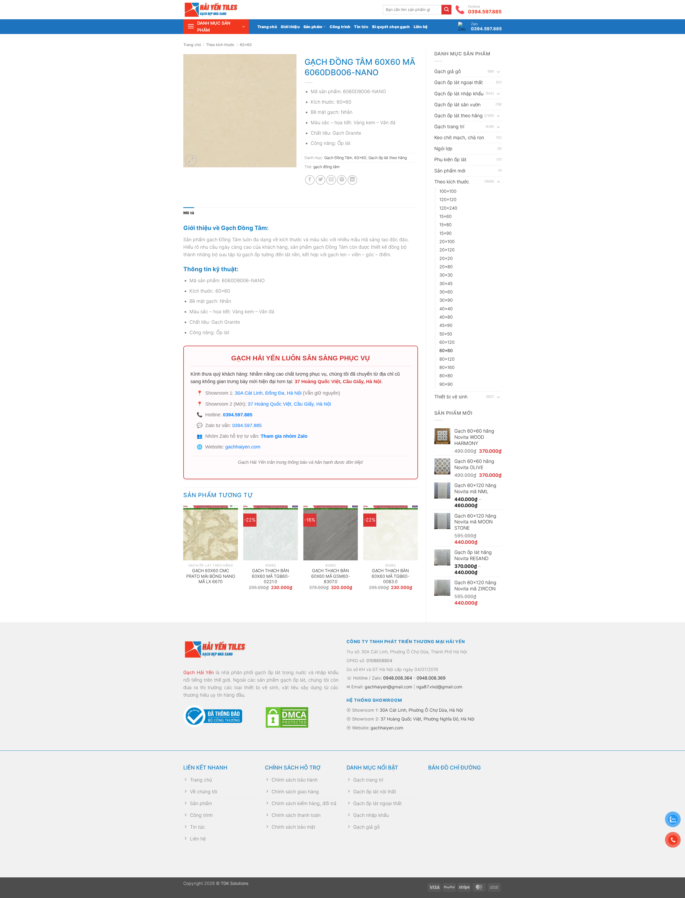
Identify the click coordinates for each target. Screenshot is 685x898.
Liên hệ (421, 26)
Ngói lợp (443, 148)
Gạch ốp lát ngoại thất (458, 82)
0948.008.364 (397, 678)
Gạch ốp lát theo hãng (458, 115)
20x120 (447, 249)
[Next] (418, 553)
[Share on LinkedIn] (352, 180)
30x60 (446, 292)
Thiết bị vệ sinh (450, 396)
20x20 (446, 258)
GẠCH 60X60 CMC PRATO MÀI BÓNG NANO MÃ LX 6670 (210, 576)
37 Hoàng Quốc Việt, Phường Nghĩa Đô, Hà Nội (427, 719)
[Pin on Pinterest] (342, 180)
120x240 (448, 208)
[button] (216, 26)
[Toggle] (498, 71)
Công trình (340, 26)
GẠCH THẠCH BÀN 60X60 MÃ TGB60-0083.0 (390, 576)
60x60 (246, 44)
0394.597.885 (237, 414)
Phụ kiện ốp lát (450, 159)
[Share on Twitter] (320, 180)
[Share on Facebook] (310, 180)
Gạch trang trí (449, 126)
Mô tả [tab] (188, 212)
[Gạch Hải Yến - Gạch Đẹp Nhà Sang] (219, 9)
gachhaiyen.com (242, 447)
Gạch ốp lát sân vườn (457, 104)
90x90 (446, 384)
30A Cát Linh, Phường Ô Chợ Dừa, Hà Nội (421, 710)
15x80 (445, 224)
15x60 (445, 216)
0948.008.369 (431, 678)
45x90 (445, 325)
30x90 (446, 300)
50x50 (445, 334)
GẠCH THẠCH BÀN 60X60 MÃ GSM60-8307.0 (330, 576)
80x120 (447, 359)
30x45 (445, 283)
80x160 (447, 367)
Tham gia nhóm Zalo (284, 436)
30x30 (446, 275)
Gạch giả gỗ (447, 71)
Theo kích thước (220, 44)
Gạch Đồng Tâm (338, 157)
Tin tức (361, 26)
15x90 (445, 233)
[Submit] (446, 10)
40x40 (446, 308)
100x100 (447, 191)
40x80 (446, 317)
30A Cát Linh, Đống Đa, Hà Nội (268, 393)
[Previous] (184, 553)
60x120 (447, 342)
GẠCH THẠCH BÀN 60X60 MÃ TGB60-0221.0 (271, 576)
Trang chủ (267, 26)
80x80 (446, 375)
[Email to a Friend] (331, 180)
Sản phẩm (312, 26)
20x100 (447, 241)
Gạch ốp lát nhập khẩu (459, 93)
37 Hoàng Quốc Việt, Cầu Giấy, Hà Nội (338, 381)
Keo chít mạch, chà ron (459, 137)
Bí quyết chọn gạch (391, 26)
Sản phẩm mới (449, 170)
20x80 (446, 266)
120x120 (447, 199)
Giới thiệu (290, 26)
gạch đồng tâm (326, 166)
